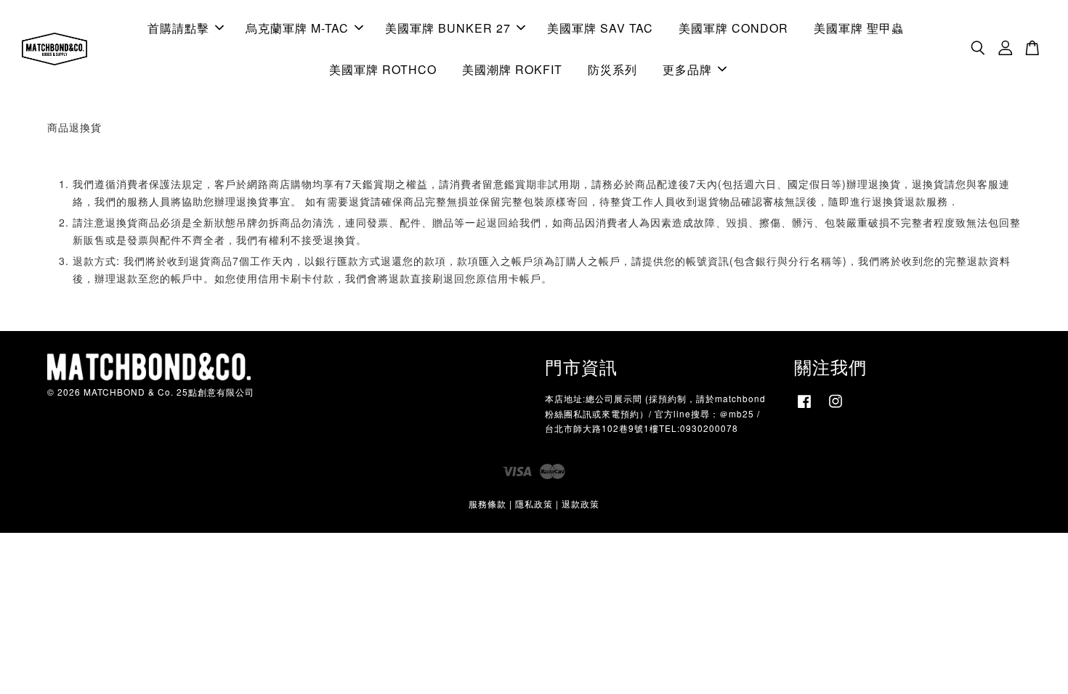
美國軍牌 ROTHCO (383, 69)
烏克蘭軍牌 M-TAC (297, 28)
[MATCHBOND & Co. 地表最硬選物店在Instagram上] (835, 407)
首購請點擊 (178, 28)
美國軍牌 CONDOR (733, 28)
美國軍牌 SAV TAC (600, 28)
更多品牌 (687, 69)
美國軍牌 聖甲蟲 (859, 28)
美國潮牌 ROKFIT (512, 69)
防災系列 (612, 69)
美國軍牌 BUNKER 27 (448, 28)
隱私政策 (534, 503)
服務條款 (487, 503)
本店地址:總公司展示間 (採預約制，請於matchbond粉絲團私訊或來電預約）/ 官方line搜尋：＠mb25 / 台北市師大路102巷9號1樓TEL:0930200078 (655, 412)
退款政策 (580, 503)
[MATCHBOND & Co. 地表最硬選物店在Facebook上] (804, 407)
